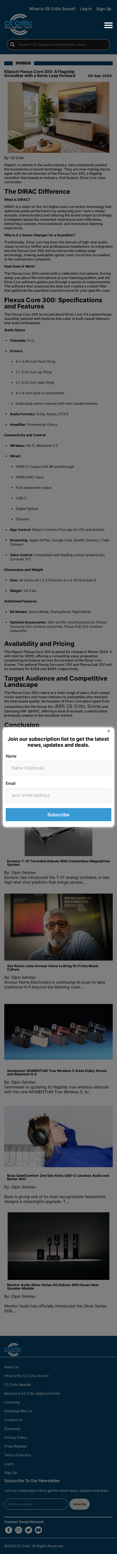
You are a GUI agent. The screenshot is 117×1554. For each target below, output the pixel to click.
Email (10, 783)
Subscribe (58, 814)
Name (11, 756)
